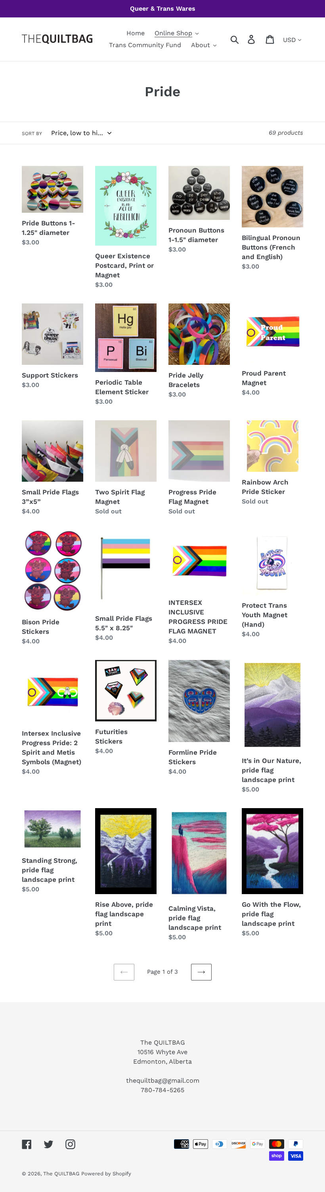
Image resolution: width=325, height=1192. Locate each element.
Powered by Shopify (106, 1174)
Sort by (32, 133)
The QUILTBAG (61, 1174)
